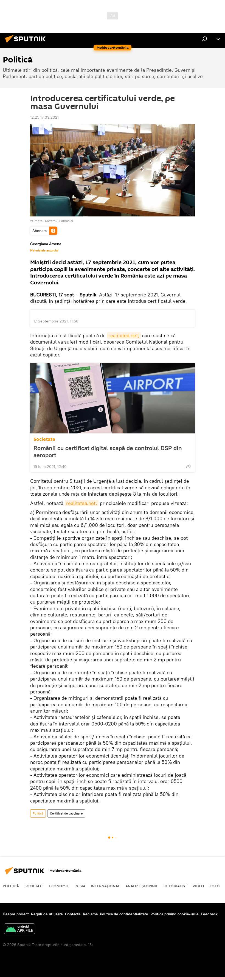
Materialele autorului (44, 250)
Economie (59, 885)
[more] (188, 466)
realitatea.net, (123, 335)
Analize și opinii (141, 885)
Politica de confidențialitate (124, 914)
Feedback (209, 914)
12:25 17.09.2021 (44, 117)
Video (198, 885)
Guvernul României (59, 221)
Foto (215, 885)
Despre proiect (16, 914)
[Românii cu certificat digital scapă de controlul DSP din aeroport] (112, 398)
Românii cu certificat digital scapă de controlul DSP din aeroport (107, 451)
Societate (44, 439)
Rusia (79, 885)
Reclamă (90, 914)
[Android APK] (19, 929)
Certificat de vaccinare (66, 813)
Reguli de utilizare (47, 914)
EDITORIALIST (174, 885)
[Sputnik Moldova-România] (27, 43)
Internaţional (105, 885)
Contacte (73, 914)
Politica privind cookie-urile (174, 914)
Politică (38, 813)
